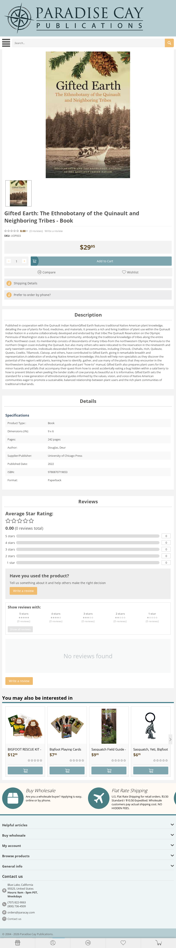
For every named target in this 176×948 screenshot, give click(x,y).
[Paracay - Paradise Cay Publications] (74, 18)
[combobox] (93, 43)
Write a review (54, 231)
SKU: (7, 236)
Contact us (14, 919)
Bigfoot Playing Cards (65, 749)
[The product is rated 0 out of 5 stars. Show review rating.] (35, 760)
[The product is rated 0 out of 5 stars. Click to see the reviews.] (11, 230)
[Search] (169, 43)
